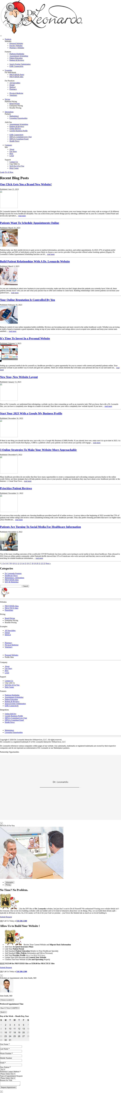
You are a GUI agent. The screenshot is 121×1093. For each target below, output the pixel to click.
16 (28, 563)
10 (14, 563)
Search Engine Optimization (19, 64)
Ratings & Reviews (16, 60)
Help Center (14, 168)
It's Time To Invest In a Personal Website (25, 338)
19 (35, 563)
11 (16, 563)
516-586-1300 (21, 921)
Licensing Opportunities (18, 118)
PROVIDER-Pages (16, 75)
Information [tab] (9, 882)
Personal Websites (16, 43)
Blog (11, 154)
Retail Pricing (14, 104)
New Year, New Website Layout (19, 376)
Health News (14, 141)
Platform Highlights (16, 54)
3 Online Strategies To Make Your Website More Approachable (38, 449)
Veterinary (13, 95)
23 (44, 563)
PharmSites (9, 610)
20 (37, 563)
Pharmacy (13, 89)
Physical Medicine (16, 93)
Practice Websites (15, 46)
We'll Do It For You (16, 166)
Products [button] (8, 39)
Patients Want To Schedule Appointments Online (29, 222)
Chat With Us (14, 164)
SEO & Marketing (11, 582)
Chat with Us (10, 683)
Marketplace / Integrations (14, 578)
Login (2, 172)
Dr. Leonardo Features (13, 573)
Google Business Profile (18, 131)
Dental (11, 85)
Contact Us (13, 162)
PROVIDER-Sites (16, 77)
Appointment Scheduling (18, 56)
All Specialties (14, 83)
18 (32, 563)
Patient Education (16, 58)
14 (23, 563)
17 (30, 563)
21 (40, 563)
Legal (11, 156)
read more (22, 216)
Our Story (13, 151)
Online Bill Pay (15, 129)
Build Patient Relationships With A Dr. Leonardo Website (35, 261)
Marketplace (14, 116)
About (11, 149)
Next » (48, 563)
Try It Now (9, 172)
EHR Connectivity (16, 66)
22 (42, 563)
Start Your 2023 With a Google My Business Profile (31, 413)
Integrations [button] (9, 112)
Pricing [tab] (8, 885)
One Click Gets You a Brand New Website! (26, 184)
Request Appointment (8, 1087)
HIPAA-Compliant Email (18, 139)
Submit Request (6, 917)
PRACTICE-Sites (11, 608)
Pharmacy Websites (16, 48)
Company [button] (8, 145)
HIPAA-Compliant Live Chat (20, 137)
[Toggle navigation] (1, 35)
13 (21, 563)
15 (25, 563)
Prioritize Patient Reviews (16, 488)
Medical (12, 87)
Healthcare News (11, 576)
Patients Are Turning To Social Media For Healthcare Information (40, 526)
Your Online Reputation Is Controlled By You (27, 299)
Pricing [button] (7, 99)
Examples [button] (8, 70)
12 (18, 563)
